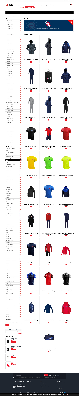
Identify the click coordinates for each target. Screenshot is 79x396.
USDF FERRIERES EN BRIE (13, 226)
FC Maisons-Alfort (13, 242)
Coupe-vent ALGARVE (13, 106)
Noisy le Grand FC (13, 289)
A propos (46, 5)
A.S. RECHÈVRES (13, 160)
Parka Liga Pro (13, 116)
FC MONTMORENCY (13, 203)
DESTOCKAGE (8, 207)
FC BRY (13, 287)
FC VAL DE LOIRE (13, 228)
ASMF (13, 150)
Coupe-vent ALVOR (13, 110)
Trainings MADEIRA (13, 77)
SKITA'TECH (13, 112)
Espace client (63, 0)
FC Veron (13, 205)
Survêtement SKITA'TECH (13, 81)
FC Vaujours (13, 295)
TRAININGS (8, 67)
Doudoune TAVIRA (13, 108)
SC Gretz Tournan (13, 232)
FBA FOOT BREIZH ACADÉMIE (13, 152)
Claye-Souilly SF (13, 271)
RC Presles (13, 236)
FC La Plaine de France (13, 250)
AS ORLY (13, 154)
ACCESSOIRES (13, 122)
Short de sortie (13, 94)
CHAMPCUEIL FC (13, 189)
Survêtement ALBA (13, 55)
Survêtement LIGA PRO (13, 59)
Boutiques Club (51, 5)
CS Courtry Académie (13, 293)
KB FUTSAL (13, 187)
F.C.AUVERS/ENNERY (13, 230)
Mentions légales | (31, 392)
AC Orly (13, 310)
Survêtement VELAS (13, 57)
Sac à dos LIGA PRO (13, 140)
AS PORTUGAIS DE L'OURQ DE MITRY (13, 185)
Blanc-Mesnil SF (13, 252)
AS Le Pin (13, 234)
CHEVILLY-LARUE (13, 279)
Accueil (20, 5)
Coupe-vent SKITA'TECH (13, 104)
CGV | (27, 392)
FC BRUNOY (13, 314)
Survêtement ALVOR (13, 53)
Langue (67, 0)
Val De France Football (13, 240)
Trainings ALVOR (13, 71)
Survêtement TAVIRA (13, 45)
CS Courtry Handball (13, 158)
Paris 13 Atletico (13, 267)
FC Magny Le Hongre (13, 285)
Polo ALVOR (13, 100)
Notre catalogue (30, 5)
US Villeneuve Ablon (13, 258)
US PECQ (13, 197)
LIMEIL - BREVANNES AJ (13, 277)
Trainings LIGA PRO (13, 75)
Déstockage (22, 7)
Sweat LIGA (13, 92)
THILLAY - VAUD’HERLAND (13, 148)
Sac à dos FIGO (13, 138)
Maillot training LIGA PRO (13, 34)
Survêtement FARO (13, 61)
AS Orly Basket (13, 273)
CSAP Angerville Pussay (13, 281)
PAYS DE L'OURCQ (13, 193)
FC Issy (13, 291)
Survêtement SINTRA (13, 49)
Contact (42, 5)
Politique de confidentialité (45, 386)
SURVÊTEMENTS (9, 43)
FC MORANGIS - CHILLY (13, 222)
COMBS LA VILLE (13, 166)
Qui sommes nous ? (44, 383)
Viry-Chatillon (13, 254)
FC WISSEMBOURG (13, 195)
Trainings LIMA (13, 73)
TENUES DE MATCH (9, 20)
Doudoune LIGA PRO (13, 118)
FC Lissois (13, 312)
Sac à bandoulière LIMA (13, 127)
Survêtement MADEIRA (13, 47)
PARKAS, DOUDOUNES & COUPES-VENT (12, 102)
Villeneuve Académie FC (13, 246)
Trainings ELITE (13, 69)
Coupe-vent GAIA (13, 114)
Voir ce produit (14, 349)
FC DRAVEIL (13, 224)
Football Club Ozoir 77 (13, 170)
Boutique (25, 5)
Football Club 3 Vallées (13, 183)
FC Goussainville (13, 238)
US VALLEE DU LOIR (13, 168)
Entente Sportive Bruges (13, 156)
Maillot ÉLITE (13, 30)
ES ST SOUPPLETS (13, 172)
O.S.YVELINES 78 (13, 316)
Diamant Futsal (13, 283)
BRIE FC (13, 201)
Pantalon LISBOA (13, 96)
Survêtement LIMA (13, 63)
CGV (42, 387)
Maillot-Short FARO (13, 28)
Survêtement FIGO (13, 65)
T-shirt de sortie (13, 90)
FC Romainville (13, 308)
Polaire (13, 98)
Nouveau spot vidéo (31, 383)
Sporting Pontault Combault (13, 213)
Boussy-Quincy (13, 181)
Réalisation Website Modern (38, 392)
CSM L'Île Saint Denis (13, 244)
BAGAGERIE (8, 124)
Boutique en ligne (43, 382)
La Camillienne (13, 265)
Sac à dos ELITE (13, 136)
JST (13, 297)
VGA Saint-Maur (13, 256)
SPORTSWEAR (8, 79)
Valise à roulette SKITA (13, 142)
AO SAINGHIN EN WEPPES (13, 164)
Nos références (37, 5)
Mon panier (19, 333)
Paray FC (13, 269)
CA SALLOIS (13, 191)
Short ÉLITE (13, 32)
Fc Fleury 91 (13, 275)
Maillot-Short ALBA (13, 24)
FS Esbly (13, 248)
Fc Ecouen (13, 162)
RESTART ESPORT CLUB (13, 199)
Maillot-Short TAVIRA (13, 26)
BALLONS (13, 144)
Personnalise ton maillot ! (30, 7)
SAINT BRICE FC (13, 211)
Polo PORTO (13, 22)
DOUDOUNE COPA (13, 120)
